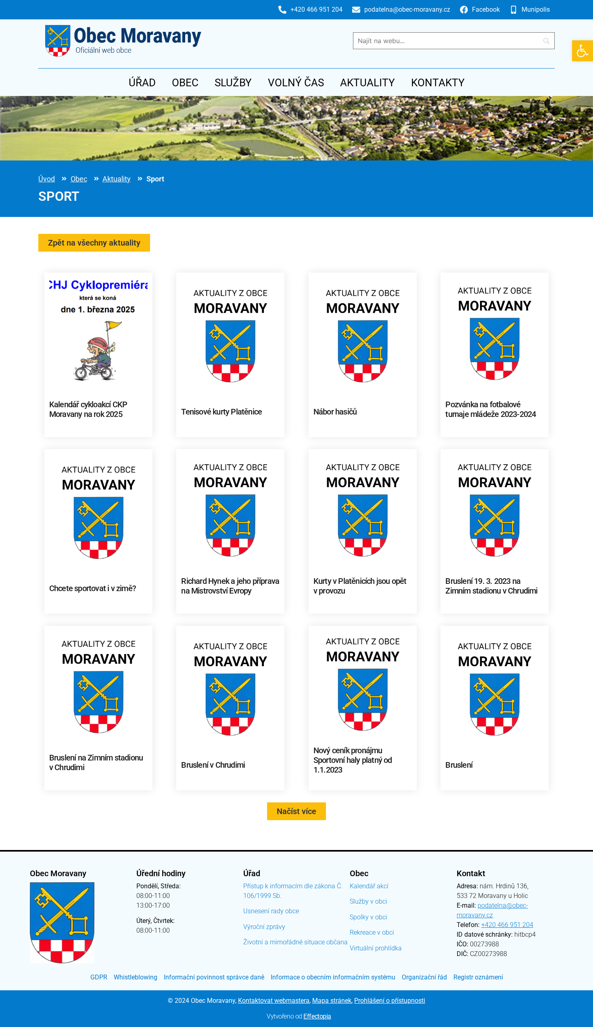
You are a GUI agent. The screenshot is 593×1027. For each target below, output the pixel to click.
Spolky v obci (368, 917)
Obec (185, 83)
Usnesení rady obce (271, 911)
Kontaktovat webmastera (273, 1000)
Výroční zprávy (264, 927)
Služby (233, 83)
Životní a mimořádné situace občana (295, 942)
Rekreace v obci (372, 932)
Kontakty (438, 83)
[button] (582, 50)
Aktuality (367, 83)
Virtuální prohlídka (376, 948)
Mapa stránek (331, 1000)
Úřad (142, 83)
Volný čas (296, 83)
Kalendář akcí (369, 886)
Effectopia (317, 1016)
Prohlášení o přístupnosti (389, 1000)
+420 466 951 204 (507, 925)
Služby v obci (368, 901)
